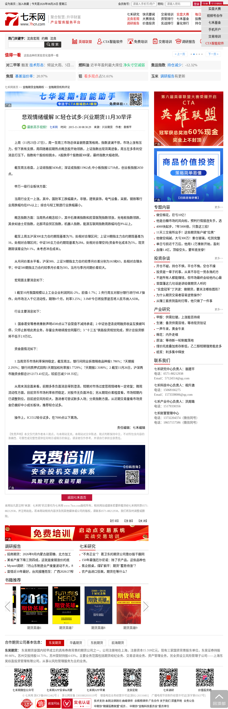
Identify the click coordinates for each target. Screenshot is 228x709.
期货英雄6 (29, 628)
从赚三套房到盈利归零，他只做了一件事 (184, 301)
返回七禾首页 (76, 497)
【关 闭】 (143, 521)
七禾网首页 (11, 87)
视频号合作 (214, 15)
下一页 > (213, 54)
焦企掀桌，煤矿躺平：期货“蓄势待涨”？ (109, 566)
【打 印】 (114, 521)
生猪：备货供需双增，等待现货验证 (181, 323)
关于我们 (165, 701)
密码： (162, 4)
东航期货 (97, 643)
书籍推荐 (13, 580)
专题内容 (162, 207)
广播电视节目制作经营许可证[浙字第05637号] (179, 695)
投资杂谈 (162, 258)
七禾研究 (133, 14)
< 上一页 (180, 54)
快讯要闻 (148, 14)
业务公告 (189, 701)
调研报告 (133, 23)
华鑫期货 (76, 643)
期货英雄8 (93, 628)
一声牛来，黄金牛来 (170, 329)
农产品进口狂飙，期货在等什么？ (105, 571)
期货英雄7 (61, 628)
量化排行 (183, 23)
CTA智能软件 (113, 42)
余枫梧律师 (141, 701)
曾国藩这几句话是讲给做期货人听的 (181, 283)
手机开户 (214, 29)
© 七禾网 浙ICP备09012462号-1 (40, 695)
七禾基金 (183, 19)
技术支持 (99, 701)
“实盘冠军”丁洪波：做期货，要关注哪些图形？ (188, 289)
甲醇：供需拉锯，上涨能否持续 (178, 317)
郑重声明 (176, 701)
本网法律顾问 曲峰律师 (119, 701)
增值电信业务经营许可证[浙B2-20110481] (124, 695)
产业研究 (162, 309)
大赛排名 (148, 19)
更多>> (219, 207)
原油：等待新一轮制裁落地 (175, 340)
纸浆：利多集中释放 (170, 352)
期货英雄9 (125, 628)
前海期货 (118, 643)
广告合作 (154, 701)
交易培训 (167, 14)
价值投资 (148, 23)
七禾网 (54, 127)
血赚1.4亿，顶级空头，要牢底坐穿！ (181, 250)
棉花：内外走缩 (167, 334)
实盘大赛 (183, 14)
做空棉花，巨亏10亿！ (171, 215)
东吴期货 (55, 643)
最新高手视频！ (37, 127)
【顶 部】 (128, 521)
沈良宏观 (133, 19)
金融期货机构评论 (59, 87)
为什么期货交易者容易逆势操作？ (179, 295)
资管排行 (167, 19)
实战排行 (167, 23)
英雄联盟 (85, 42)
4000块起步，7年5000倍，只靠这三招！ (183, 226)
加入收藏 (23, 4)
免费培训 (140, 42)
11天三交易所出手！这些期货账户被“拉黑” (185, 232)
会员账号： (125, 4)
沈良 (53, 38)
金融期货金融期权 (33, 87)
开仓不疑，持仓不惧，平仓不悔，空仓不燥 (186, 266)
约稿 (45, 38)
